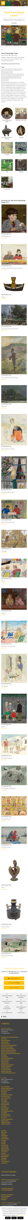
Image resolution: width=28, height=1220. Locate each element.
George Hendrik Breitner (7, 1088)
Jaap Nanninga (4, 1156)
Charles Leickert (5, 1060)
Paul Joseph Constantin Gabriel (9, 1045)
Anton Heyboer (5, 1148)
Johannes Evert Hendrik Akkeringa (9, 1037)
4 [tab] (14, 46)
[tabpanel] (14, 35)
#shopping (17, 77)
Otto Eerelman (4, 1042)
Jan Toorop (4, 1117)
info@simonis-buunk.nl (6, 1184)
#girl (8, 77)
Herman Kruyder (5, 1103)
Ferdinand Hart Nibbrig (6, 1094)
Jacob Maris (4, 1055)
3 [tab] (11, 46)
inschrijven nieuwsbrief (7, 1188)
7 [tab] (21, 46)
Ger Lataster (4, 1151)
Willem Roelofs (5, 1063)
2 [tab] (9, 46)
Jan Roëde (3, 1159)
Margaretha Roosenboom (7, 1064)
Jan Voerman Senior (6, 1116)
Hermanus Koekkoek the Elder (8, 1050)
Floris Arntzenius (5, 1086)
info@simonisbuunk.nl (14, 978)
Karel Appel (4, 1132)
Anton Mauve (4, 1056)
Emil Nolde (3, 1158)
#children (21, 75)
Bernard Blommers (5, 1040)
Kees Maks (3, 1106)
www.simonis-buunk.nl (6, 1182)
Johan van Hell (4, 1146)
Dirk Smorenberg (5, 1114)
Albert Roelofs (4, 1061)
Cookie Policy (4, 1198)
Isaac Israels (4, 1099)
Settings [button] (8, 1218)
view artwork (4, 238)
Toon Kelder (4, 1101)
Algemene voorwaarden (7, 1194)
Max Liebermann (5, 1104)
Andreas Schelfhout (6, 1066)
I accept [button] (20, 1218)
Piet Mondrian (4, 1109)
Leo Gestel (4, 1093)
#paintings (18, 69)
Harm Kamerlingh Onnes (7, 1111)
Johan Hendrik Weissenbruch (8, 1073)
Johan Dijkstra (4, 1145)
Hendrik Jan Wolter (6, 1122)
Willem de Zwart (5, 1124)
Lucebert (3, 1153)
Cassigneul (4, 1140)
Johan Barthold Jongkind (7, 1047)
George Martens (5, 1107)
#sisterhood (5, 80)
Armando (3, 1133)
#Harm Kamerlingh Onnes (8, 69)
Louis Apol (3, 1038)
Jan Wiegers (4, 1163)
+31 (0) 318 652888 (14, 983)
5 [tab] (16, 46)
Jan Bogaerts (4, 1137)
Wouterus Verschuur (6, 1071)
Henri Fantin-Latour (6, 1090)
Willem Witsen (5, 1120)
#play (12, 77)
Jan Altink (3, 1130)
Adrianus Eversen (5, 1043)
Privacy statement (5, 1196)
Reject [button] (14, 1218)
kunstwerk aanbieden (7, 1190)
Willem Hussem (5, 1150)
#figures (4, 77)
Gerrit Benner (4, 1135)
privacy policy (21, 1215)
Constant (3, 1142)
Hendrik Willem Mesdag (7, 1058)
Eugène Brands (5, 1138)
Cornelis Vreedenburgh (7, 1119)
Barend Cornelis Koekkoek (7, 1048)
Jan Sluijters (4, 1112)
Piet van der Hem (5, 1096)
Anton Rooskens (5, 1161)
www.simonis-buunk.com (7, 1206)
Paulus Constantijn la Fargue (8, 1051)
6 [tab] (18, 46)
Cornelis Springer (5, 1068)
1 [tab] (7, 46)
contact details (14, 987)
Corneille (3, 1143)
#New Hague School (7, 72)
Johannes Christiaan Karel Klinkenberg (10, 1053)
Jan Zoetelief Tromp (6, 1069)
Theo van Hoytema (6, 1098)
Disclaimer (3, 1199)
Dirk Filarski (4, 1091)
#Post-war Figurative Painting (9, 75)
